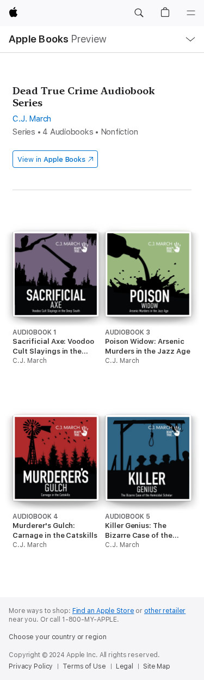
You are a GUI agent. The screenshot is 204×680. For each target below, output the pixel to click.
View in (51, 159)
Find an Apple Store (103, 611)
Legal (124, 666)
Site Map (156, 666)
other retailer (165, 611)
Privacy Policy (31, 666)
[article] (55, 313)
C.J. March (32, 119)
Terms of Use (84, 666)
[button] (139, 13)
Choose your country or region (58, 637)
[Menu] (191, 13)
